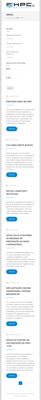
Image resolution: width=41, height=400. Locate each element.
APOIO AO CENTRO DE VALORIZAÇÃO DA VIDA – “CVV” (19, 343)
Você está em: (10, 18)
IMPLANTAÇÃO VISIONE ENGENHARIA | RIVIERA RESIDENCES (18, 291)
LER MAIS (12, 129)
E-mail (8, 77)
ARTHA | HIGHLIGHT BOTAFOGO (12, 53)
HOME (17, 18)
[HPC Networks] (19, 5)
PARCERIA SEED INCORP (13, 35)
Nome (8, 69)
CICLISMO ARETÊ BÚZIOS (14, 43)
